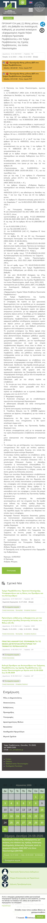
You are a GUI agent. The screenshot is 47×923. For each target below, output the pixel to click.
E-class (8, 759)
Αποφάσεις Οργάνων (30, 610)
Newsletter (7, 727)
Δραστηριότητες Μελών (13, 722)
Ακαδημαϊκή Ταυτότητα (14, 766)
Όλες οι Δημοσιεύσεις (12, 698)
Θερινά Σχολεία (9, 736)
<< (5, 785)
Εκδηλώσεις (8, 707)
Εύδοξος (9, 761)
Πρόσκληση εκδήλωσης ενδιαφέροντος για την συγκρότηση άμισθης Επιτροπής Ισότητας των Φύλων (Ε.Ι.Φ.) (22, 620)
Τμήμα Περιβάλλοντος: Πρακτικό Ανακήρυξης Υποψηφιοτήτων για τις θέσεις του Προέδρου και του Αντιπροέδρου (22, 593)
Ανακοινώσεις (9, 703)
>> (42, 785)
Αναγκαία (21, 918)
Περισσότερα (6, 906)
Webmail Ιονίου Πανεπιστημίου (17, 764)
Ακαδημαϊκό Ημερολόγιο (13, 732)
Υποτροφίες (8, 717)
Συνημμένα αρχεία (12, 607)
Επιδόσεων (31, 918)
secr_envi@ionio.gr (16, 750)
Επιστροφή (11, 571)
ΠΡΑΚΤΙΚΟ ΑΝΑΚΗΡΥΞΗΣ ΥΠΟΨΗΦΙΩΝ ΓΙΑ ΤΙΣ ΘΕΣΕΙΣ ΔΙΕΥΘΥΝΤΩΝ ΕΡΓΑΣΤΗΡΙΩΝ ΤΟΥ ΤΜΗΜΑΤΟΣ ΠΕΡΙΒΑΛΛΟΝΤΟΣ (21, 643)
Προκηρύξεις (19, 610)
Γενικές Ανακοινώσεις (8, 610)
